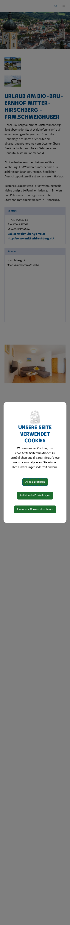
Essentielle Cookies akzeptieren (35, 509)
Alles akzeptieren (35, 482)
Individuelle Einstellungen (35, 495)
